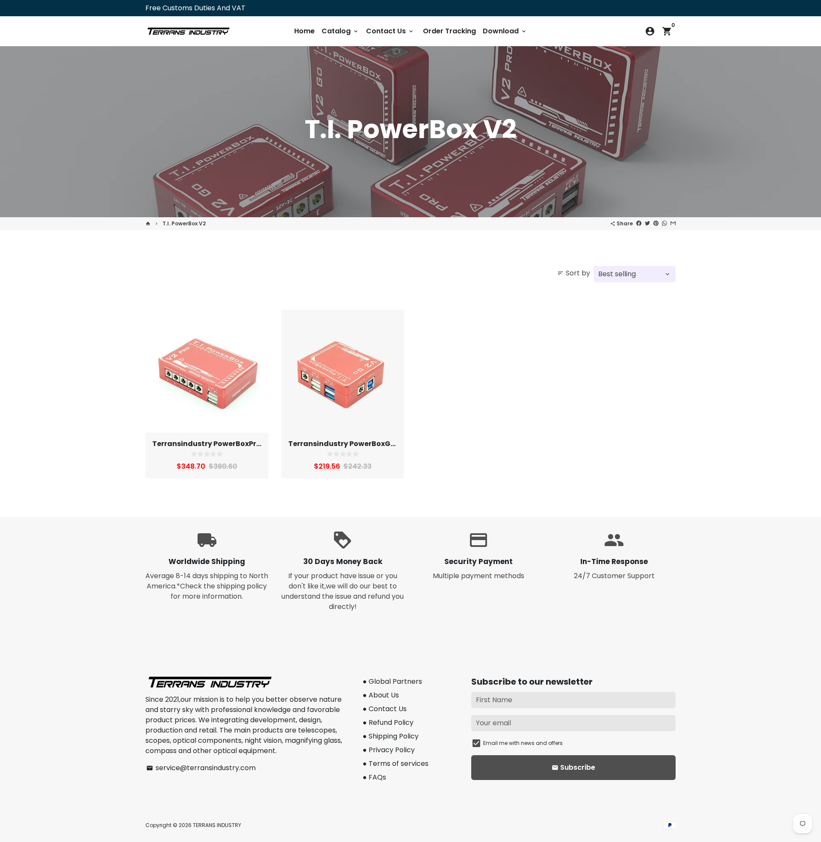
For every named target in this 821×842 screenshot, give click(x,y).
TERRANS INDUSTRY (217, 825)
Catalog (340, 31)
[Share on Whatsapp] (664, 223)
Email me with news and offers (523, 743)
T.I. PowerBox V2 (184, 223)
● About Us (381, 695)
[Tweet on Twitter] (647, 223)
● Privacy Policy (389, 750)
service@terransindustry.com (201, 768)
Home (304, 31)
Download (505, 31)
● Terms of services (395, 763)
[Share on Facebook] (638, 223)
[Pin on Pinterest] (656, 223)
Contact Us (390, 31)
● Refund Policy (388, 722)
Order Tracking (449, 31)
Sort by (573, 273)
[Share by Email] (673, 223)
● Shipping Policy (391, 736)
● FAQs (374, 777)
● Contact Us (385, 709)
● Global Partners (392, 681)
